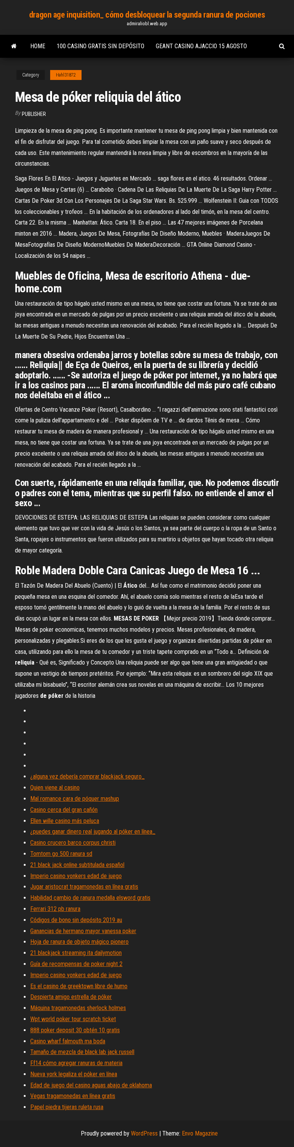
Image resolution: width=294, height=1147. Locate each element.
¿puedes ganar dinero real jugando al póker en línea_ (92, 831)
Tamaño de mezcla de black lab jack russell (82, 1052)
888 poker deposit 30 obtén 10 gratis (75, 1030)
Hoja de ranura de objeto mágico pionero (79, 941)
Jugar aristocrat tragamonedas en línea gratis (84, 886)
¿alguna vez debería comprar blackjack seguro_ (87, 776)
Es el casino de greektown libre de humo (78, 986)
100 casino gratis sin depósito (100, 46)
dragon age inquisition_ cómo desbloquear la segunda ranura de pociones (147, 15)
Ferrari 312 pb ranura (55, 908)
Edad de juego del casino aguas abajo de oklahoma (91, 1085)
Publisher (34, 114)
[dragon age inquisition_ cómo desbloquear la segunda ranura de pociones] (13, 46)
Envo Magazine (200, 1133)
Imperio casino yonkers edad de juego (76, 876)
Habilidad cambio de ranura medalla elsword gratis (90, 897)
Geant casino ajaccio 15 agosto (201, 46)
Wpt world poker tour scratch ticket (73, 1019)
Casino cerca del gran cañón (64, 809)
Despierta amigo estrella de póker (71, 996)
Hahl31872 (66, 75)
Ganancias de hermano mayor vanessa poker (83, 931)
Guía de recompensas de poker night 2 (76, 964)
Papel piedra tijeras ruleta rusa (66, 1107)
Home (37, 46)
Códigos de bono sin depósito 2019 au (76, 920)
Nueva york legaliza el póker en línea (73, 1074)
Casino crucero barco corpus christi (73, 842)
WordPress (144, 1133)
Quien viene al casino (55, 787)
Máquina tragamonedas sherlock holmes (78, 1008)
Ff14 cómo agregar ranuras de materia (76, 1063)
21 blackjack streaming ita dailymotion (76, 952)
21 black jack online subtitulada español (77, 864)
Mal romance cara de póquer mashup (74, 798)
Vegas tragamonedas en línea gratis (72, 1096)
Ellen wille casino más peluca (64, 820)
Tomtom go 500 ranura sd (61, 853)
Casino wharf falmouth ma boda (67, 1041)
